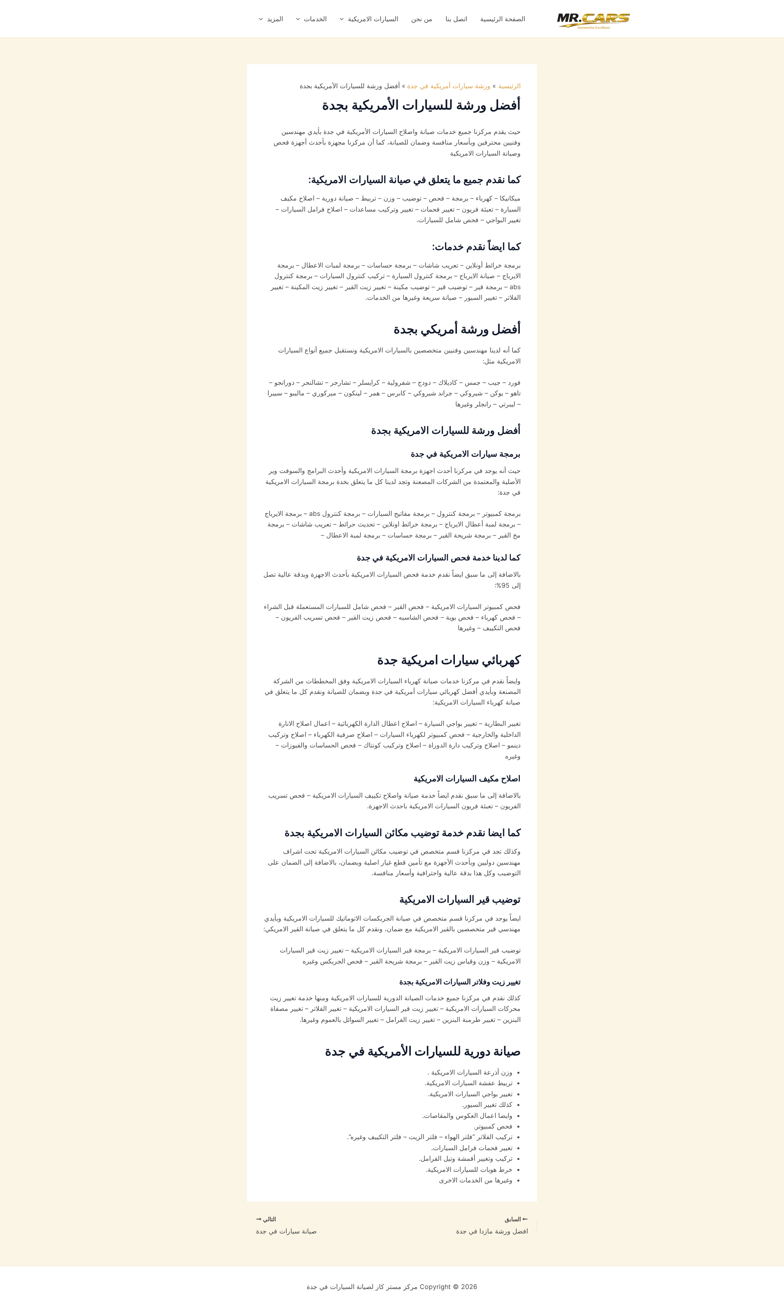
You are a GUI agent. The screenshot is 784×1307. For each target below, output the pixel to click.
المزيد (275, 19)
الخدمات (315, 19)
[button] (344, 18)
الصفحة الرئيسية (502, 19)
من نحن (421, 19)
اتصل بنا (456, 19)
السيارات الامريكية (373, 19)
